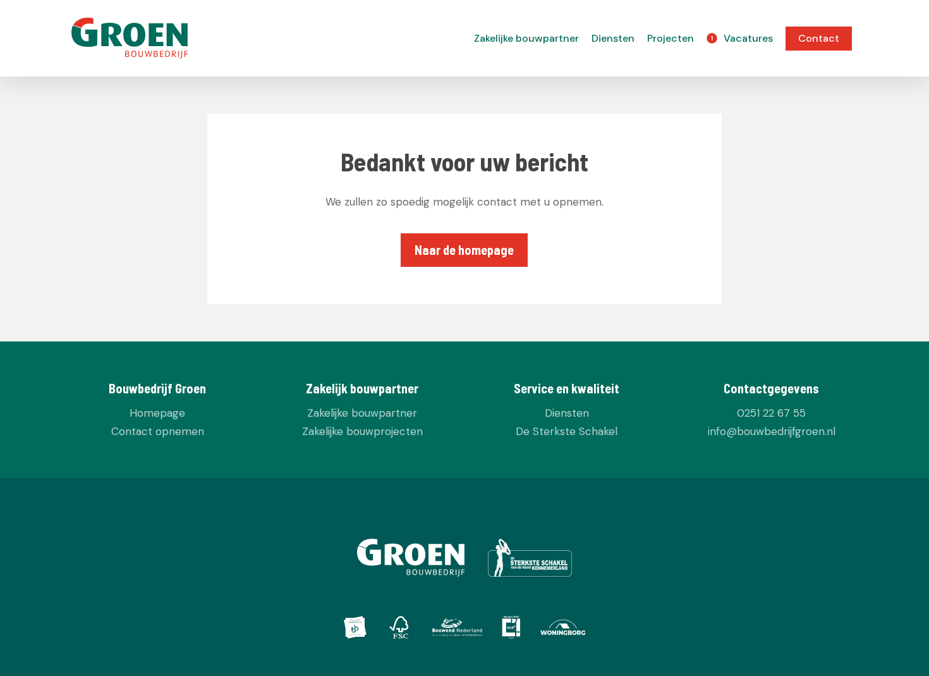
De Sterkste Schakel (566, 431)
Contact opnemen (157, 431)
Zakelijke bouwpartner (362, 413)
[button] (464, 250)
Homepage (157, 413)
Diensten (567, 413)
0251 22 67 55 (771, 413)
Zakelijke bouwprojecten (362, 431)
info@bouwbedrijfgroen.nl (771, 431)
